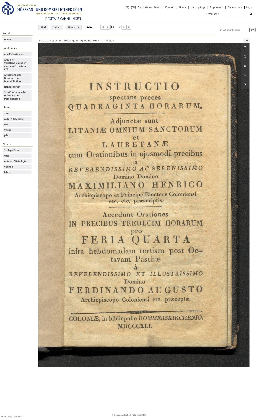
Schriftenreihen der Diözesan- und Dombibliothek (15, 95)
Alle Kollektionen (13, 54)
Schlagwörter (11, 150)
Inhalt (56, 27)
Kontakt (169, 7)
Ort (6, 124)
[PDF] (245, 75)
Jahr (6, 135)
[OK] (251, 14)
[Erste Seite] (102, 27)
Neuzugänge (198, 7)
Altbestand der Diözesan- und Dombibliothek (12, 78)
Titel (43, 27)
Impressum (216, 7)
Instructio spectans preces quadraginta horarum (69, 40)
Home (182, 7)
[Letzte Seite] (129, 27)
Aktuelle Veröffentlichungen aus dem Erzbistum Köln (15, 64)
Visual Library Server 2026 (11, 417)
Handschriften (12, 86)
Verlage (8, 166)
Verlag (8, 130)
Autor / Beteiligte (14, 119)
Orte (6, 155)
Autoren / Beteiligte (15, 161)
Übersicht (73, 27)
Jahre (7, 172)
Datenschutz (235, 7)
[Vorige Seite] (107, 27)
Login (249, 7)
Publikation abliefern (149, 7)
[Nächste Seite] (124, 27)
